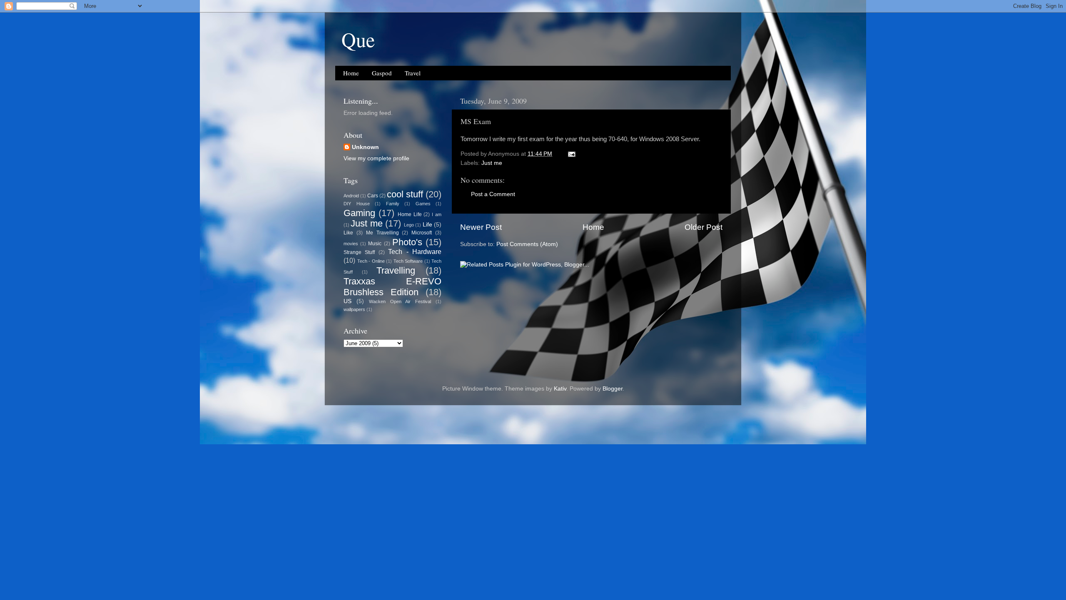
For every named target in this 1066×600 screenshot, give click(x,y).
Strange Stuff (359, 252)
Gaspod (382, 73)
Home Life (410, 214)
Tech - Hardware (414, 251)
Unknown (365, 147)
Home (351, 73)
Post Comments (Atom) (527, 244)
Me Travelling (382, 233)
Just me (491, 163)
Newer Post (481, 227)
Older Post (703, 227)
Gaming (359, 213)
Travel (413, 73)
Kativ (560, 389)
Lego (409, 224)
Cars (372, 196)
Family (392, 203)
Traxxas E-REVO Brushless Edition (392, 286)
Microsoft (421, 233)
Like (348, 233)
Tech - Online (371, 261)
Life (427, 225)
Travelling (395, 270)
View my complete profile (376, 158)
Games (423, 203)
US (347, 301)
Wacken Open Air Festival (400, 301)
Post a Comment (493, 194)
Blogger (613, 389)
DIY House (357, 203)
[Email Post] (571, 154)
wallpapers (354, 309)
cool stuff (405, 194)
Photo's (407, 242)
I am (436, 214)
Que (358, 39)
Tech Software (408, 261)
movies (351, 243)
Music (374, 243)
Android (351, 195)
